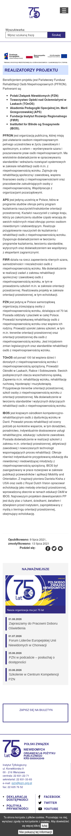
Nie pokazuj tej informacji (35, 832)
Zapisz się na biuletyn (36, 710)
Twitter (50, 803)
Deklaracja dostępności (17, 798)
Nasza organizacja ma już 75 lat (25, 610)
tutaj (44, 825)
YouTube (51, 809)
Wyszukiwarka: (15, 30)
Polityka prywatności (17, 807)
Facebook (52, 797)
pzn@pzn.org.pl (22, 783)
